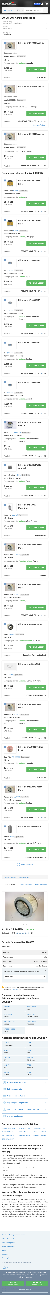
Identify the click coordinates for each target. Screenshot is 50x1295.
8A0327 (12, 634)
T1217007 (31, 1059)
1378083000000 (9, 1030)
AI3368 (10, 675)
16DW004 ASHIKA (24, 1128)
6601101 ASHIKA (24, 1132)
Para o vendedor (8, 1239)
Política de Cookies (25, 1277)
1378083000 (8, 1015)
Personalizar (25, 1290)
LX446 (18, 475)
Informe (15, 990)
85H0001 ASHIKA (8, 1139)
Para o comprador (8, 1243)
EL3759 (15, 515)
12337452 (7, 1008)
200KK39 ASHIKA (24, 1135)
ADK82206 (16, 757)
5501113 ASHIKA (8, 1135)
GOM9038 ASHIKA (39, 1135)
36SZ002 (17, 433)
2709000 (10, 270)
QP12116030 (33, 1015)
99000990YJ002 (9, 1023)
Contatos (5, 1254)
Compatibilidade (41, 885)
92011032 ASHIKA (8, 1132)
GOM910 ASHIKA (39, 1128)
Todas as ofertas (10, 885)
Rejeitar (37, 1283)
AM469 (6, 1074)
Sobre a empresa (8, 1246)
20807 (29, 1074)
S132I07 (6, 1066)
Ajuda (4, 1250)
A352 (12, 837)
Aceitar (13, 1283)
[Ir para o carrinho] (46, 3)
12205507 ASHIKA (39, 1132)
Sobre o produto (26, 885)
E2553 (29, 1051)
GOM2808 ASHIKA (8, 1128)
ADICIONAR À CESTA (36, 69)
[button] (37, 4)
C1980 (15, 191)
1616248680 (31, 1008)
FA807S (17, 555)
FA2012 (30, 1066)
